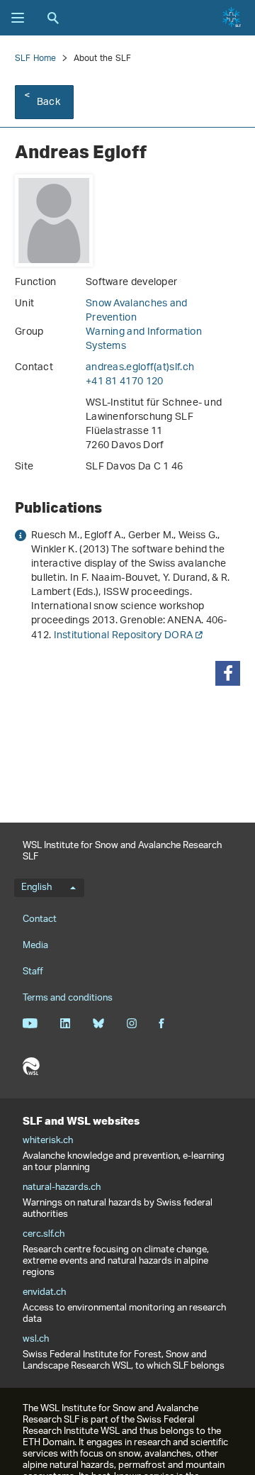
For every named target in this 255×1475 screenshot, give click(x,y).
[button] (227, 673)
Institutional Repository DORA (123, 635)
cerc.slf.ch (43, 1234)
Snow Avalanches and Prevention (137, 311)
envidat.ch (44, 1292)
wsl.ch (36, 1339)
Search (53, 17)
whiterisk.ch (48, 1141)
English (36, 888)
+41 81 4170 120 (125, 382)
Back (48, 102)
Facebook (161, 1023)
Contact (40, 919)
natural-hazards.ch (62, 1187)
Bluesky (98, 1023)
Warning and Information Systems (144, 339)
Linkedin (65, 1023)
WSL (31, 1066)
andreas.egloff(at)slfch (140, 368)
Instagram (131, 1023)
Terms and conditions (68, 998)
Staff (33, 972)
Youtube (30, 1023)
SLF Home (36, 58)
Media (35, 946)
